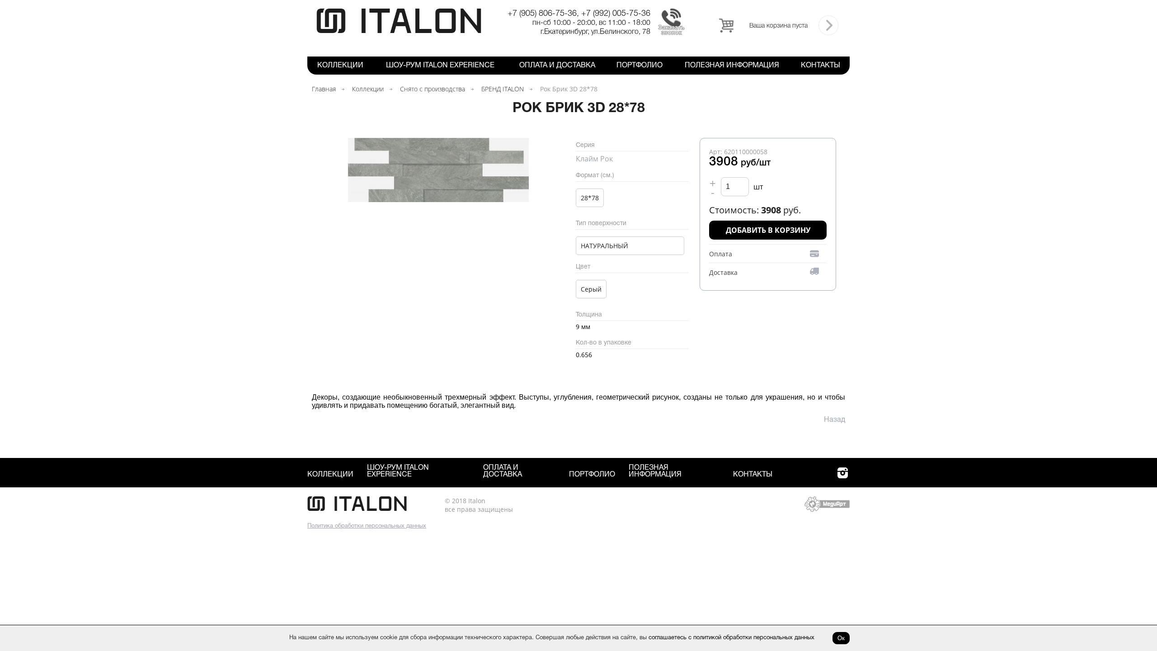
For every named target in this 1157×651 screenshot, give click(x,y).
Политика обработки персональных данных (366, 526)
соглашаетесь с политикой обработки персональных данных (731, 638)
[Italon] (398, 31)
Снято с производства (432, 89)
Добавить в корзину (768, 230)
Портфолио (639, 65)
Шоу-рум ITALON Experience (440, 65)
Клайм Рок (594, 159)
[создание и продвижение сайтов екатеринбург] (827, 509)
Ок (841, 638)
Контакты (820, 65)
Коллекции (340, 65)
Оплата (720, 254)
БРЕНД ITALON (502, 89)
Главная (324, 89)
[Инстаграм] (843, 478)
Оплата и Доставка (557, 65)
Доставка (723, 272)
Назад (834, 420)
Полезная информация (732, 65)
